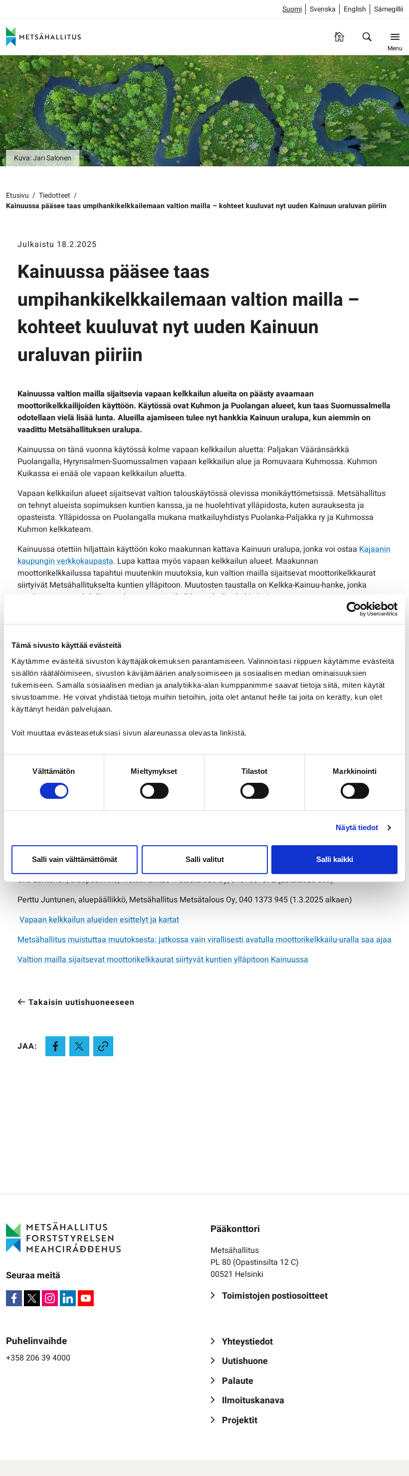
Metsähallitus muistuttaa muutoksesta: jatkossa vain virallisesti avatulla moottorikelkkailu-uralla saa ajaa (204, 940)
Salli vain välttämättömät (74, 859)
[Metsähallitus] (43, 37)
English (355, 9)
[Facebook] (14, 1298)
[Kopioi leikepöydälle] (103, 1046)
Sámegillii (388, 9)
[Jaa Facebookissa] (55, 1046)
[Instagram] (50, 1298)
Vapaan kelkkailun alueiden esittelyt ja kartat (99, 920)
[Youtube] (86, 1298)
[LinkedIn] (68, 1298)
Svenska (323, 9)
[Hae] (367, 37)
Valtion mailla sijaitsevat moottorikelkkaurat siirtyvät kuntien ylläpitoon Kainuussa (162, 960)
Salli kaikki (334, 859)
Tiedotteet (54, 195)
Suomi (292, 9)
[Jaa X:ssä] (79, 1046)
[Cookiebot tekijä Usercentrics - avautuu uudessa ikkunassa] (354, 609)
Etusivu (17, 195)
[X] (32, 1298)
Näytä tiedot (357, 827)
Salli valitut (205, 859)
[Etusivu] (339, 37)
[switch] (154, 791)
